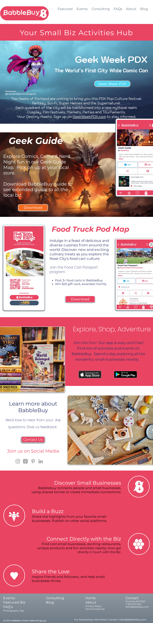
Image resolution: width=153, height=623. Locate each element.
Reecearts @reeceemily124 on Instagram (20, 92)
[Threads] (25, 461)
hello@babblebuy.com (137, 606)
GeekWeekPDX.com (89, 116)
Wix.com (42, 621)
